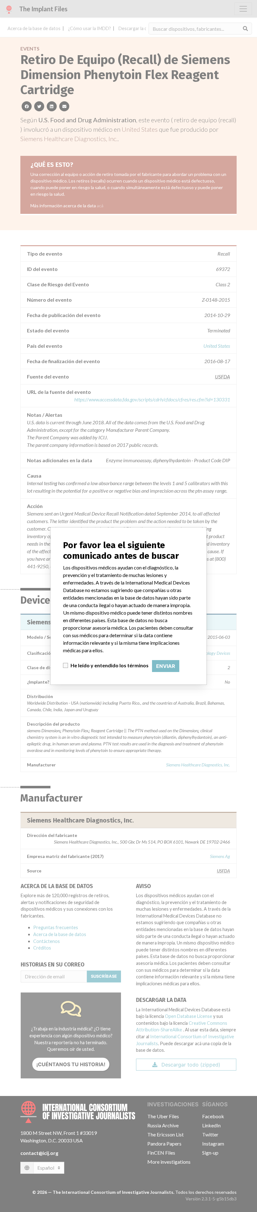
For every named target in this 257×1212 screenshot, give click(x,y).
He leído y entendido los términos (110, 665)
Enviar (165, 666)
